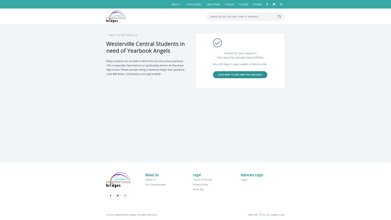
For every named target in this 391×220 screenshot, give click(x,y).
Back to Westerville (122, 35)
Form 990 (198, 189)
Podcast (229, 4)
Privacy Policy (200, 184)
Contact (243, 4)
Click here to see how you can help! (240, 74)
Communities (193, 4)
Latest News (213, 4)
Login (244, 179)
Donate (257, 4)
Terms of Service (202, 179)
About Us (150, 179)
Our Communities (155, 184)
